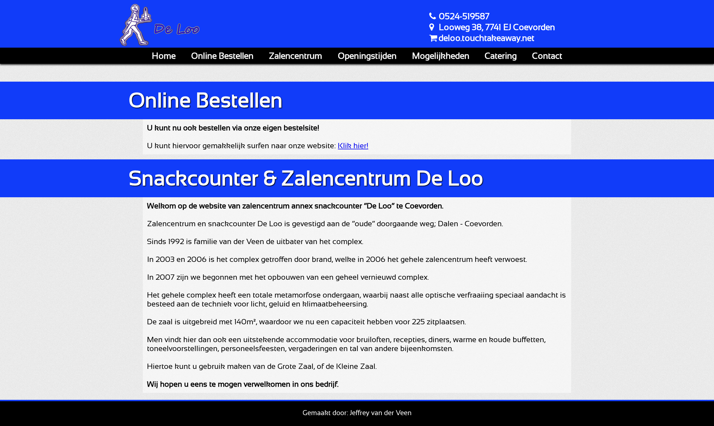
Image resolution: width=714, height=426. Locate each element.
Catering (501, 55)
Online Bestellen (222, 55)
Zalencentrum (295, 55)
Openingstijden (367, 55)
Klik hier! (353, 145)
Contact (547, 55)
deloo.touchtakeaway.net (486, 38)
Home (164, 55)
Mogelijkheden (440, 55)
